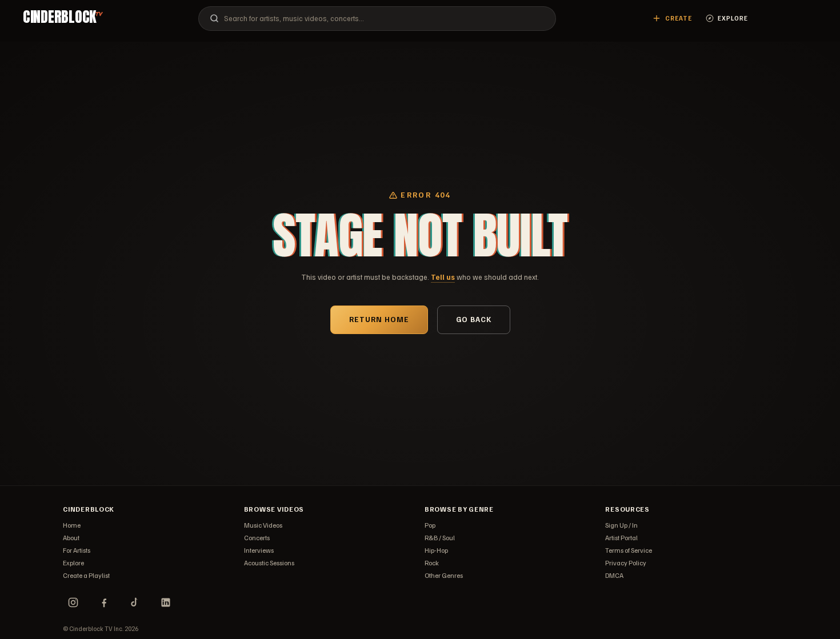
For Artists (76, 550)
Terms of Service (628, 550)
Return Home (379, 319)
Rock (432, 562)
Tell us (443, 277)
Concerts (257, 537)
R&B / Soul (440, 537)
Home (72, 525)
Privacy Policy (625, 562)
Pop (430, 525)
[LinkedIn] (165, 602)
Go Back (473, 319)
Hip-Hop (436, 550)
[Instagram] (73, 602)
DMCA (614, 575)
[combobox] (377, 18)
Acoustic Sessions (269, 562)
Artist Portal (621, 537)
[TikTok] (135, 602)
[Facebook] (104, 602)
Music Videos (263, 525)
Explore (73, 562)
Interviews (259, 550)
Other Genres (444, 575)
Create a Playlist (86, 575)
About (71, 537)
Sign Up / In (621, 525)
